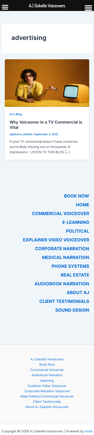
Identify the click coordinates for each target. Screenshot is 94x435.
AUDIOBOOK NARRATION (62, 283)
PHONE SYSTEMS (70, 266)
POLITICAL (77, 231)
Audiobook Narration (47, 375)
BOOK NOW (76, 196)
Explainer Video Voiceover (47, 386)
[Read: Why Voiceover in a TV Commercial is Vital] (47, 83)
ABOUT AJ (78, 292)
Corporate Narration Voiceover (47, 391)
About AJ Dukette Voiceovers (47, 407)
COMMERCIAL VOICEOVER (60, 213)
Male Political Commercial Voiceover (47, 396)
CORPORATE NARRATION (62, 248)
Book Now (47, 365)
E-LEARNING (75, 222)
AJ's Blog (16, 114)
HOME (82, 204)
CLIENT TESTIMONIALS (64, 301)
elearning (47, 381)
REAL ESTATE (75, 275)
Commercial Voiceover (47, 370)
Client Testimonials (47, 402)
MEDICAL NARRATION (65, 257)
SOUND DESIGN (72, 310)
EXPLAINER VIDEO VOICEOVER (56, 240)
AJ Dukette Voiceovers (47, 359)
